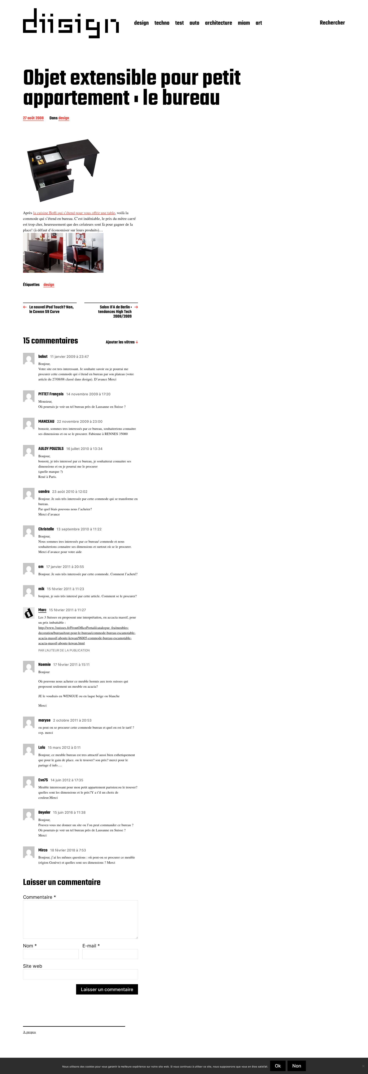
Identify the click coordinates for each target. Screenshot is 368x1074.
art (259, 23)
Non (296, 1066)
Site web (32, 965)
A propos (29, 1032)
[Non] (363, 1066)
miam (244, 23)
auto (194, 23)
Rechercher (332, 23)
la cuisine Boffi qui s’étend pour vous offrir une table (74, 212)
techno (161, 23)
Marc (42, 610)
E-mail (91, 946)
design (141, 23)
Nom (30, 946)
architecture (218, 23)
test (179, 23)
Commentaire (39, 897)
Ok (278, 1066)
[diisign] (71, 23)
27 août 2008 (33, 118)
